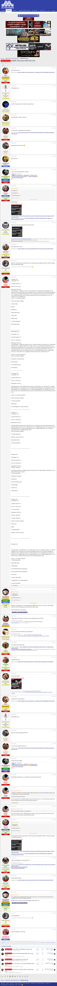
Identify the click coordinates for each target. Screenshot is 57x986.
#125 (55, 774)
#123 (55, 743)
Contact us (47, 983)
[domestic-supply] (17, 32)
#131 (55, 892)
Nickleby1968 (7, 960)
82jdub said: (14, 188)
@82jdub (13, 605)
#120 (55, 696)
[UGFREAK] (40, 46)
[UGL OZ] (28, 39)
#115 (55, 616)
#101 (55, 67)
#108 (55, 169)
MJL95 (6, 950)
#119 (55, 673)
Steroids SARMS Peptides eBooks (18, 868)
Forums (9, 10)
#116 (55, 629)
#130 (55, 875)
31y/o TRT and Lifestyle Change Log (22, 949)
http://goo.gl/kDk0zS (15, 622)
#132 (55, 913)
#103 (55, 101)
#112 (55, 260)
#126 (55, 787)
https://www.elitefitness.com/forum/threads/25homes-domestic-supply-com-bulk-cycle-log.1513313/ (32, 216)
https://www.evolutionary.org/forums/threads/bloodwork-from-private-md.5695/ (33, 636)
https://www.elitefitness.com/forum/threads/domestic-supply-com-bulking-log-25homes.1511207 (32, 219)
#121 (55, 714)
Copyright (33, 983)
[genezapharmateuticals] (39, 24)
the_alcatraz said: (15, 790)
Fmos (6, 966)
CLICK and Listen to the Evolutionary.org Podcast (21, 238)
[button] (17, 10)
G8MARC (6, 972)
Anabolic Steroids (16, 950)
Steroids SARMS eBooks (24, 10)
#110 (55, 222)
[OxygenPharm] (28, 53)
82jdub (3, 62)
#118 (55, 657)
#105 (55, 128)
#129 (55, 857)
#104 (55, 114)
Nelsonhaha (7, 956)
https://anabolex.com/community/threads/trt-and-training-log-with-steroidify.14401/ (35, 248)
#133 (55, 929)
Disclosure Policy (18, 983)
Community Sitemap (40, 983)
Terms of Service (26, 983)
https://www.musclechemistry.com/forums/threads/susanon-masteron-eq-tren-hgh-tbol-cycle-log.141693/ (33, 865)
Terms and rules (4, 984)
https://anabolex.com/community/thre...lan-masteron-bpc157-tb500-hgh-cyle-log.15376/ (36, 72)
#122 (55, 730)
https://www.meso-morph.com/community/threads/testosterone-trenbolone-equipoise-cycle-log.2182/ (32, 133)
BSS (52, 954)
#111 (55, 244)
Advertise (3, 983)
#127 (55, 806)
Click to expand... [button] (33, 199)
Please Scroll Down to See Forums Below (28, 15)
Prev (3, 65)
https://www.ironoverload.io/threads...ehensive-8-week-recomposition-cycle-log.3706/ (35, 661)
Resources (34, 10)
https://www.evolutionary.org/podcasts (19, 867)
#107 (55, 156)
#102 (55, 85)
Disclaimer (12, 983)
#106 (55, 142)
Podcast (42, 10)
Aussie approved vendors (18, 966)
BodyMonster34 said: (16, 809)
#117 (55, 642)
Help (16, 984)
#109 (55, 185)
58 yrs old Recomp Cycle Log (20, 959)
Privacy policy (11, 984)
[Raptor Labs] (17, 46)
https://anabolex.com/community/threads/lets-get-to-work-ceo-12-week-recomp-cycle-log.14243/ (32, 647)
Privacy (7, 983)
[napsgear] (17, 24)
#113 (55, 277)
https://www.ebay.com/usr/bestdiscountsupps (33, 621)
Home (3, 10)
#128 (55, 819)
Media (14, 10)
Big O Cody (51, 960)
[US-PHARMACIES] (40, 32)
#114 (55, 589)
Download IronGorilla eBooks (17, 241)
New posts (3, 12)
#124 (55, 758)
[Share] (52, 68)
